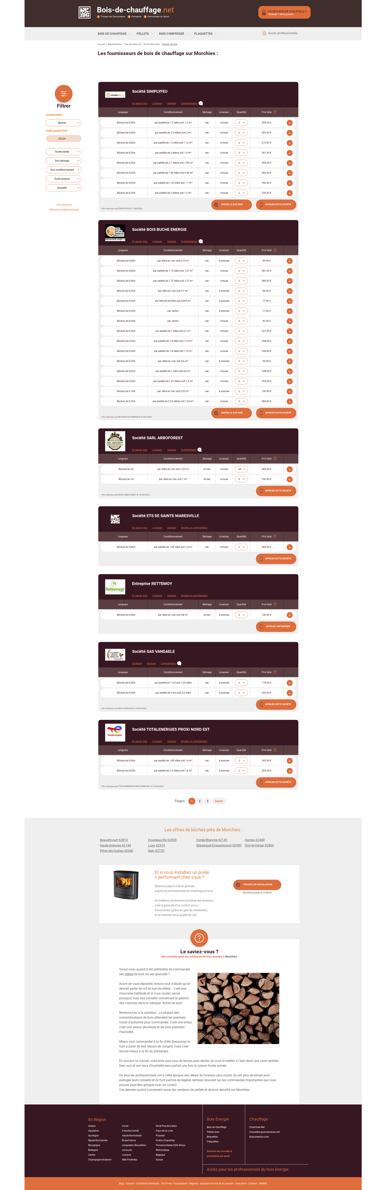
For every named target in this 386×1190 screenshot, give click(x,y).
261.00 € (266, 152)
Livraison (157, 103)
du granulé (227, 1183)
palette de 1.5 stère (173, 122)
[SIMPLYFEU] (115, 95)
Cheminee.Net (257, 1127)
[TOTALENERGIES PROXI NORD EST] (115, 733)
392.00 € (266, 182)
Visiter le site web (232, 204)
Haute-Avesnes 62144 (115, 845)
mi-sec (206, 469)
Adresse (171, 103)
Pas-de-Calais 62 (132, 44)
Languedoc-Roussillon (134, 1145)
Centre (91, 1154)
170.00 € (266, 682)
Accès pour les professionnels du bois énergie (247, 1169)
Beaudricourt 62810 (114, 840)
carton (173, 311)
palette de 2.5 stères (173, 132)
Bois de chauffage (216, 1127)
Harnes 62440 (255, 840)
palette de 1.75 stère (173, 270)
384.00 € (266, 401)
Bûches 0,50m (126, 122)
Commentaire (190, 449)
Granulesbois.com (259, 1136)
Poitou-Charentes (165, 1140)
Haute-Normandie (132, 1135)
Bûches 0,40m (126, 142)
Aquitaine (93, 1130)
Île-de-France (129, 1140)
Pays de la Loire (164, 1130)
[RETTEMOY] (115, 586)
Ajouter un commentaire (194, 527)
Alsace (91, 1126)
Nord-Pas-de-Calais (166, 1126)
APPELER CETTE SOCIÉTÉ (278, 204)
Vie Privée (166, 1183)
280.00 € (266, 280)
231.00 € (266, 331)
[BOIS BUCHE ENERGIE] (115, 232)
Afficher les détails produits (64, 209)
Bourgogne (94, 1145)
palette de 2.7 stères (173, 162)
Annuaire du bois (209, 1183)
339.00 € (266, 193)
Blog (121, 1183)
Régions (193, 1183)
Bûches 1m (126, 479)
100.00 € (266, 391)
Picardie (160, 1135)
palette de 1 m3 (173, 682)
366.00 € (266, 172)
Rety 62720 (156, 851)
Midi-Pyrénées (129, 1159)
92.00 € (267, 321)
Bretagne (93, 1150)
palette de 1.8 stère (173, 341)
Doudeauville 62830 (162, 840)
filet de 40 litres (173, 301)
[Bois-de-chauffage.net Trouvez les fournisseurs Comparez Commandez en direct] (84, 15)
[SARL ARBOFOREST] (115, 441)
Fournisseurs (180, 1183)
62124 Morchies (152, 44)
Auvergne (93, 1135)
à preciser (224, 260)
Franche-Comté (130, 1130)
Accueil (101, 44)
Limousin (127, 1150)
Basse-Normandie (98, 1140)
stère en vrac (173, 260)
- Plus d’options (63, 204)
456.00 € (266, 162)
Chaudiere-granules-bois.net (264, 1132)
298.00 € (266, 341)
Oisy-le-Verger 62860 (259, 845)
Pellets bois (213, 1132)
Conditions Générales (147, 1183)
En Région (97, 1119)
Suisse (159, 1159)
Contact (130, 1183)
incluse (224, 122)
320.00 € (266, 692)
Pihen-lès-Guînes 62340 (116, 851)
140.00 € (266, 614)
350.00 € (266, 479)
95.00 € (267, 361)
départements (115, 44)
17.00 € (267, 301)
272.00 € (266, 142)
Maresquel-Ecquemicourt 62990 (218, 845)
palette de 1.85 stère (173, 547)
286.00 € (266, 547)
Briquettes (212, 1136)
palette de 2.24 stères (173, 381)
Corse (125, 1126)
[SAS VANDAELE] (115, 655)
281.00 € (266, 270)
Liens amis (241, 1183)
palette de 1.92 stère (173, 182)
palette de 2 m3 (173, 692)
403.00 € (266, 132)
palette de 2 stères (173, 152)
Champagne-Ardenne (99, 1159)
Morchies (231, 956)
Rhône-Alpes (162, 1150)
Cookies (252, 1183)
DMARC (263, 1183)
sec (207, 122)
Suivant (219, 801)
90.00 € (267, 260)
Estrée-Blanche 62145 (211, 840)
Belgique (160, 1154)
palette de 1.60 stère (173, 172)
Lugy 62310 (156, 845)
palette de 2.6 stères (173, 770)
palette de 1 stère (173, 331)
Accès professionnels (283, 33)
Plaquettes (213, 1141)
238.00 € (266, 371)
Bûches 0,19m (126, 391)
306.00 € (266, 122)
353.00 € (266, 381)
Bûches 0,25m (126, 172)
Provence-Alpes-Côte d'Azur (170, 1145)
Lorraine (126, 1154)
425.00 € (266, 770)
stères (129, 974)
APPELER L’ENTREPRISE (278, 626)
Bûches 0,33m (126, 152)
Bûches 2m (126, 469)
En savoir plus (139, 103)
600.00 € (266, 469)
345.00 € (266, 760)
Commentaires (191, 103)
